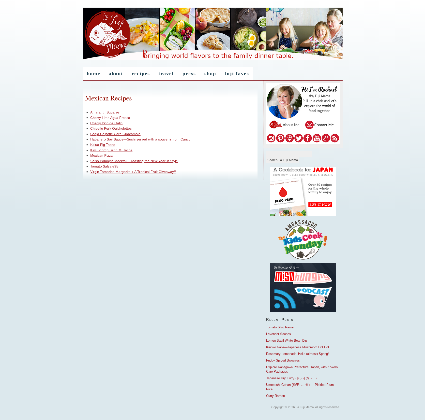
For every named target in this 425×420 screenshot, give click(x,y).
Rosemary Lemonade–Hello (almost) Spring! (297, 354)
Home (93, 73)
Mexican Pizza (101, 155)
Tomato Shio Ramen (280, 327)
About (116, 73)
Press (189, 73)
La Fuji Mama (213, 34)
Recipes (141, 73)
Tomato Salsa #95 (104, 166)
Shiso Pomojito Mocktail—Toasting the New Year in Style (134, 161)
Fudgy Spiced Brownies (283, 360)
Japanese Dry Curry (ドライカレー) (291, 378)
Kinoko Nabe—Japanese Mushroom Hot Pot (297, 347)
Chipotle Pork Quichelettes (111, 128)
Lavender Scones (278, 334)
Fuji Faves (237, 73)
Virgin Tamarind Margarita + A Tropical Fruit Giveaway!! (133, 172)
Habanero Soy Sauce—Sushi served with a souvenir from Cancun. (142, 139)
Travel (166, 73)
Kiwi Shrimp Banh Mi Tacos (111, 150)
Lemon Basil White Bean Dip (286, 340)
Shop (210, 73)
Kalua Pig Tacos (102, 145)
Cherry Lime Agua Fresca (110, 118)
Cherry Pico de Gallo (106, 123)
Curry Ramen (275, 396)
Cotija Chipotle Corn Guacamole (115, 134)
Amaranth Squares (105, 112)
